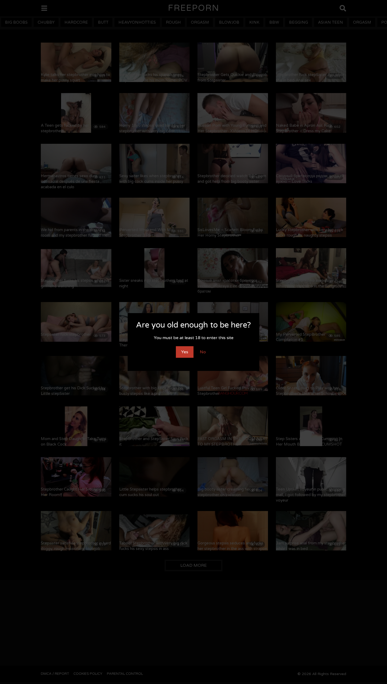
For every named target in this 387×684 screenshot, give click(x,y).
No (203, 352)
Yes (184, 352)
